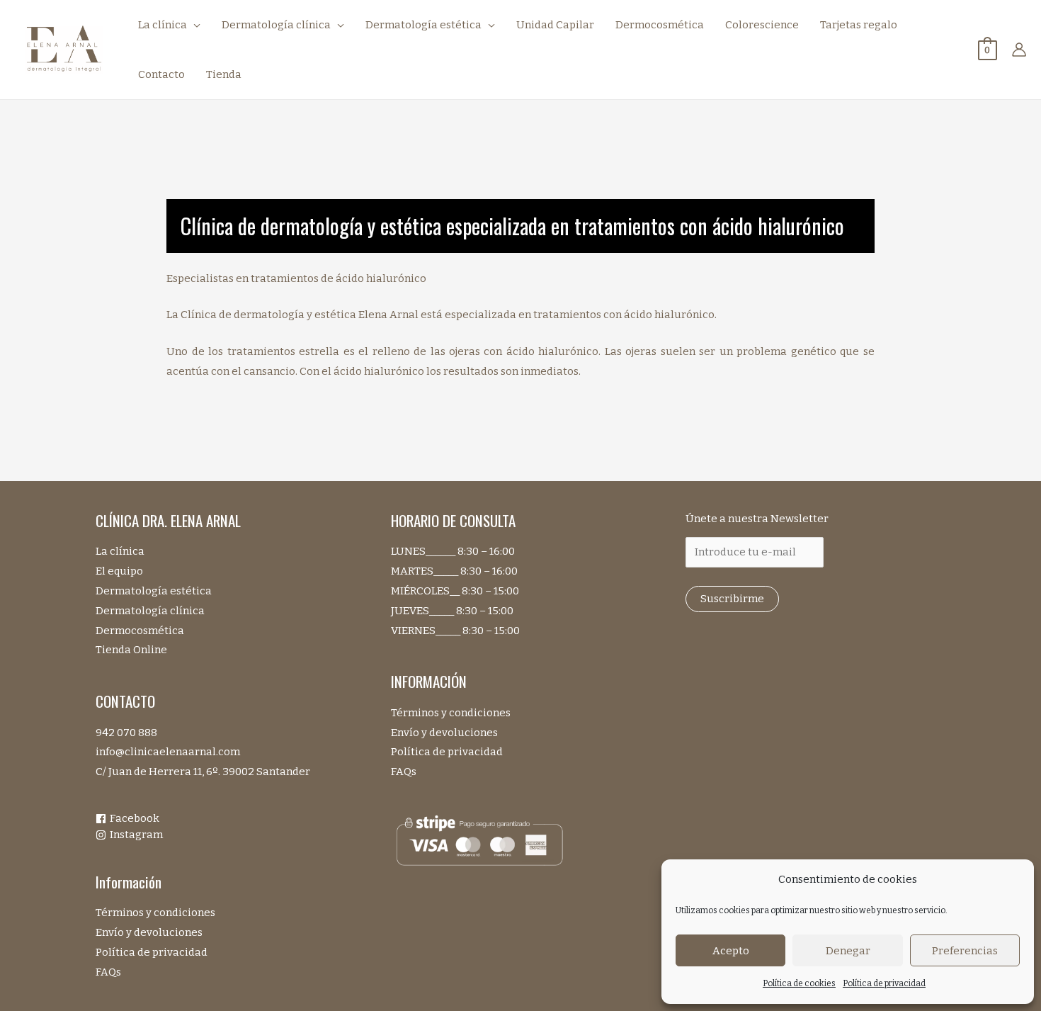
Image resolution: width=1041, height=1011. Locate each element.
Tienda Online (131, 649)
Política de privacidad (884, 983)
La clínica (120, 551)
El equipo (119, 571)
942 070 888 (126, 732)
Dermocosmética (140, 630)
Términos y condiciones (155, 912)
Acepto (730, 950)
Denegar (848, 950)
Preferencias (965, 950)
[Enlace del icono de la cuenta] (1019, 49)
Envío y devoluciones (149, 932)
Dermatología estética (154, 590)
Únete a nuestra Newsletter (757, 518)
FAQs (108, 972)
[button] (193, 25)
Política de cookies (799, 983)
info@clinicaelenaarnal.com (168, 751)
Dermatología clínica (150, 610)
